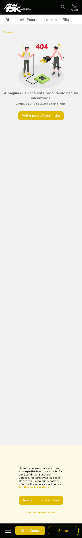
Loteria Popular (26, 19)
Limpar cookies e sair (41, 512)
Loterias (50, 19)
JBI (6, 19)
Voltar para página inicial (41, 116)
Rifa (66, 19)
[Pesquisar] (63, 7)
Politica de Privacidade (34, 487)
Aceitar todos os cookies (41, 500)
